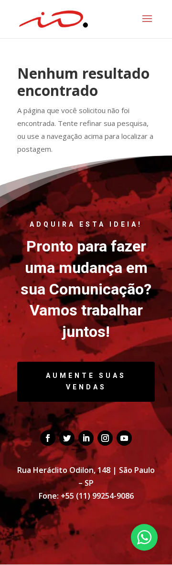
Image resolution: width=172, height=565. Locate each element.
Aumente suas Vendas (86, 381)
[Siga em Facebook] (47, 438)
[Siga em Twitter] (67, 438)
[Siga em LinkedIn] (86, 438)
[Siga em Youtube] (124, 438)
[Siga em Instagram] (105, 438)
